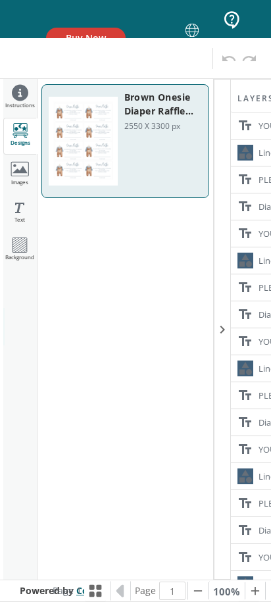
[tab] (20, 98)
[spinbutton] (172, 591)
